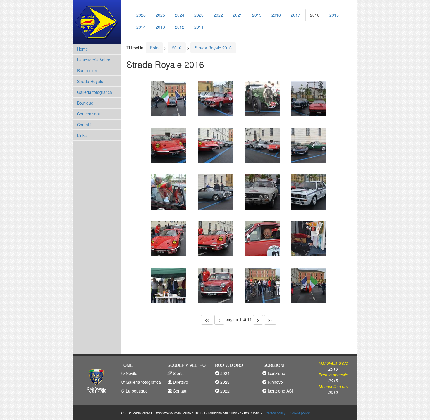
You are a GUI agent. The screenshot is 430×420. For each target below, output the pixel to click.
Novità (131, 373)
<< (207, 320)
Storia (178, 373)
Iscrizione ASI (279, 391)
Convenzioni (88, 114)
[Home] (96, 22)
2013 (160, 27)
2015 (334, 15)
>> (270, 320)
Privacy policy (274, 413)
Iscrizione (275, 373)
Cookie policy (300, 413)
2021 (237, 15)
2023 (199, 15)
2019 (257, 15)
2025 (160, 15)
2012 (179, 27)
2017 (295, 15)
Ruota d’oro (88, 70)
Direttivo (180, 382)
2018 (276, 15)
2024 (179, 15)
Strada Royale (90, 81)
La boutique (136, 391)
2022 (218, 15)
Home (82, 49)
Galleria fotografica (94, 92)
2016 (314, 15)
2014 (141, 27)
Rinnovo (274, 382)
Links (82, 135)
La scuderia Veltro (93, 60)
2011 (199, 27)
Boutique (85, 103)
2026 (141, 15)
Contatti (84, 124)
